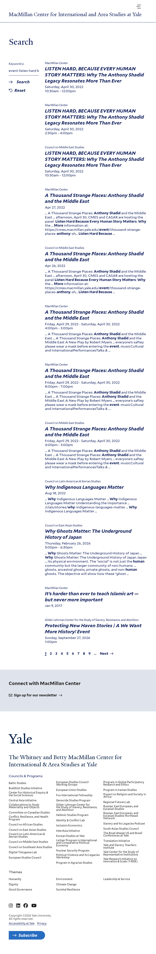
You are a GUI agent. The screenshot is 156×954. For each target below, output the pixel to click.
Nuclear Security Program (72, 850)
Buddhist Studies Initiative (25, 788)
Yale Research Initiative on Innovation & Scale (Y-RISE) (120, 860)
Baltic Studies (17, 783)
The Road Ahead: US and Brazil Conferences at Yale (122, 834)
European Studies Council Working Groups (72, 783)
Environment (64, 879)
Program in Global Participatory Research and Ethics (123, 783)
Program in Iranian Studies (120, 790)
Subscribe (27, 935)
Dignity (13, 884)
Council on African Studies (26, 824)
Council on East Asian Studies (27, 830)
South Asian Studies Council (121, 829)
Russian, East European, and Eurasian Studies (120, 807)
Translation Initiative (116, 841)
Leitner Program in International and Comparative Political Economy (76, 843)
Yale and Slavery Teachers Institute (119, 846)
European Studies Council (25, 857)
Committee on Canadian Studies (29, 812)
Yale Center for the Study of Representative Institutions (121, 853)
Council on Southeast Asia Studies (30, 847)
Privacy (42, 923)
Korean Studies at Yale (70, 836)
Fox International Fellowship (74, 795)
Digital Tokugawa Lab (23, 852)
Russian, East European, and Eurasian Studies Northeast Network (120, 816)
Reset (19, 91)
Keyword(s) (16, 64)
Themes (15, 872)
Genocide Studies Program (73, 800)
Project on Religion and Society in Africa (124, 795)
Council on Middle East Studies (28, 842)
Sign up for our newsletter (35, 695)
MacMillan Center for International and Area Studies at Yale (75, 14)
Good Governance (20, 889)
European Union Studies (71, 790)
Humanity (15, 879)
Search (23, 82)
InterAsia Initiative (68, 831)
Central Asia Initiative (23, 800)
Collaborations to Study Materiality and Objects (24, 806)
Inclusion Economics (69, 825)
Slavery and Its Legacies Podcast (124, 823)
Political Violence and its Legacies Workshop (78, 856)
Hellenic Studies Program (72, 815)
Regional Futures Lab (116, 802)
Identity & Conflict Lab (70, 820)
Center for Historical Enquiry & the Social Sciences (28, 794)
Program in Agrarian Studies (74, 863)
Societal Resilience (68, 889)
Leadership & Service (116, 879)
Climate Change (66, 884)
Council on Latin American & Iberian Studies (27, 835)
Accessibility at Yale (22, 923)
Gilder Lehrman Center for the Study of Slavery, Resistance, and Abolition (76, 807)
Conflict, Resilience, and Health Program (28, 818)
